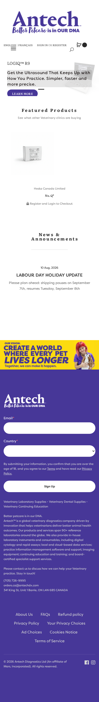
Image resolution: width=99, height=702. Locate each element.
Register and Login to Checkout (51, 203)
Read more (49, 279)
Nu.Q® (49, 195)
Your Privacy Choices (66, 623)
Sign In (42, 45)
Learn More (22, 93)
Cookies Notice (64, 632)
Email (9, 418)
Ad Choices (31, 632)
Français (25, 45)
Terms (51, 468)
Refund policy (70, 614)
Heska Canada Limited (49, 188)
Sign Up (49, 486)
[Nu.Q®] (32, 156)
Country (11, 441)
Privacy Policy (26, 623)
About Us (24, 614)
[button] (15, 163)
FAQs (45, 614)
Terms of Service (50, 641)
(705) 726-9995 (15, 580)
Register (60, 45)
